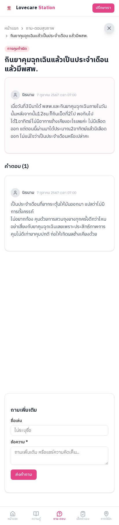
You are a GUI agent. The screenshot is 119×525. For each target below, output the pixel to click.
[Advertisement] (59, 322)
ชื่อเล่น (16, 421)
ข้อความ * (19, 442)
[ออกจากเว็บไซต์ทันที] (109, 28)
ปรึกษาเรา (103, 8)
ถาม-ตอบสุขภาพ (40, 28)
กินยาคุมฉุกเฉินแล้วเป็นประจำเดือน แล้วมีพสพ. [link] (49, 36)
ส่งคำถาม (23, 474)
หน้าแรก (11, 28)
